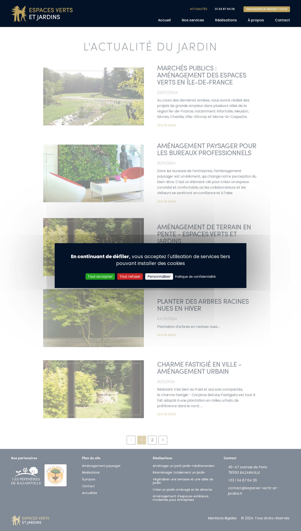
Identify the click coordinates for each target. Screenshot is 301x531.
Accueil (164, 20)
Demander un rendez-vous (266, 9)
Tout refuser (130, 276)
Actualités (198, 9)
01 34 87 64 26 (225, 9)
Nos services (193, 20)
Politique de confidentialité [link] (195, 276)
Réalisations (226, 20)
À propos (256, 20)
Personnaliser (159, 276)
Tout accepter (100, 276)
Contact (282, 20)
